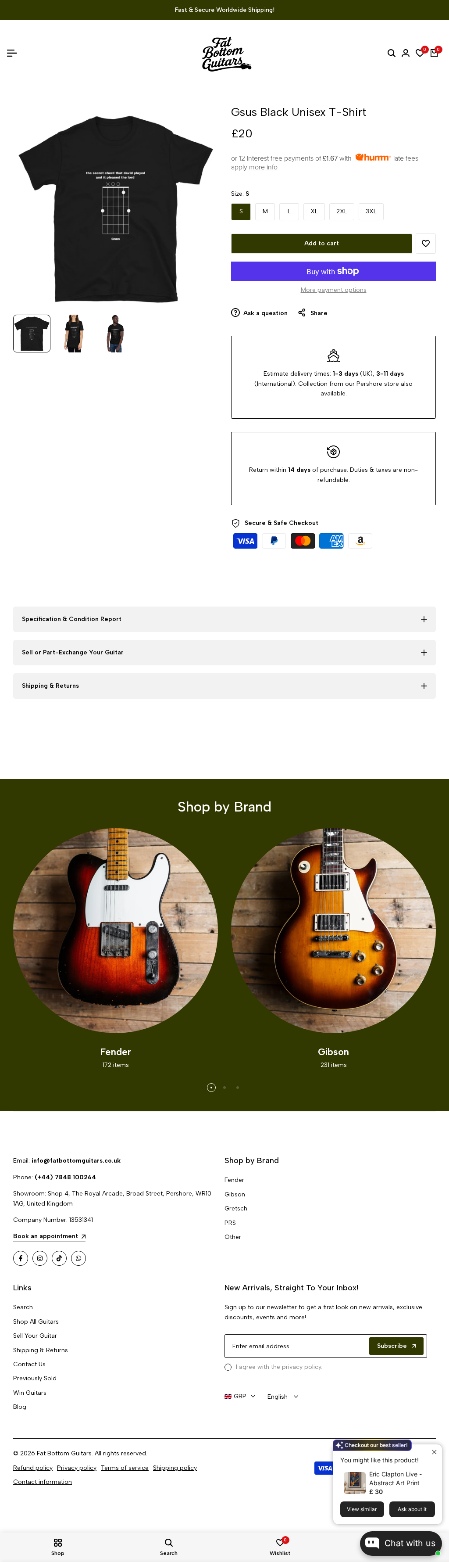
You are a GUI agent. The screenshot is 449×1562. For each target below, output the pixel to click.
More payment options (334, 290)
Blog (19, 1407)
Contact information (42, 1482)
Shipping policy (175, 1468)
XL (314, 211)
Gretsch (235, 1208)
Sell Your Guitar (35, 1335)
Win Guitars (29, 1393)
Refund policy (33, 1468)
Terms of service (125, 1468)
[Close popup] (434, 1452)
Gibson (234, 1194)
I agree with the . (279, 1367)
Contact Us (29, 1364)
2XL (341, 211)
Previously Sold (35, 1378)
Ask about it (412, 1509)
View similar (362, 1509)
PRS (230, 1223)
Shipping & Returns (40, 1350)
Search (23, 1307)
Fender (234, 1180)
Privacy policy (76, 1468)
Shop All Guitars (36, 1321)
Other (232, 1237)
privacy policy (301, 1367)
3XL (371, 211)
